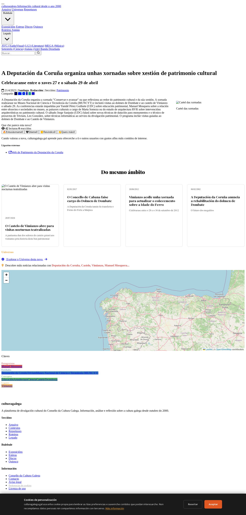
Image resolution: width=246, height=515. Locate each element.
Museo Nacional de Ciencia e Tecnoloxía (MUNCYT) (67, 372)
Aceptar (213, 504)
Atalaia (16, 29)
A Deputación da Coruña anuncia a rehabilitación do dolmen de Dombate (215, 201)
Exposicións (8, 26)
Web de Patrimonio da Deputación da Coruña (37, 152)
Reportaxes (30, 9)
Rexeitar (193, 504)
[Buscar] (38, 53)
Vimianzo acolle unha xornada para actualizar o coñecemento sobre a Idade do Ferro (152, 201)
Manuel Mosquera (11, 366)
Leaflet (208, 349)
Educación (7, 379)
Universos (17, 9)
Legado (7, 33)
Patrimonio (63, 90)
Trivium (31, 372)
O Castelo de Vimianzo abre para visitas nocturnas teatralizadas (29, 228)
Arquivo (6, 9)
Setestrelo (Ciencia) (12, 49)
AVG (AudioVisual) (12, 45)
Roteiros (6, 29)
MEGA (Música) (54, 45)
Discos (29, 26)
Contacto (14, 478)
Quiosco (38, 26)
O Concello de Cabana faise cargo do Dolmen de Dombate (89, 199)
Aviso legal (15, 482)
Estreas (20, 26)
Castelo (40, 379)
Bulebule (7, 13)
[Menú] (2, 3)
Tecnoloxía (51, 379)
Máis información (114, 508)
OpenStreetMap (224, 349)
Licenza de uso (17, 488)
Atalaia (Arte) (32, 49)
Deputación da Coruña (14, 372)
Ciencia (32, 379)
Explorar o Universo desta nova (24, 259)
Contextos (14, 427)
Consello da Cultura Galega (24, 475)
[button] (6, 275)
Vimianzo (6, 385)
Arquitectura (21, 379)
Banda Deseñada (50, 49)
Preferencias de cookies (20, 485)
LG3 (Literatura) (34, 45)
